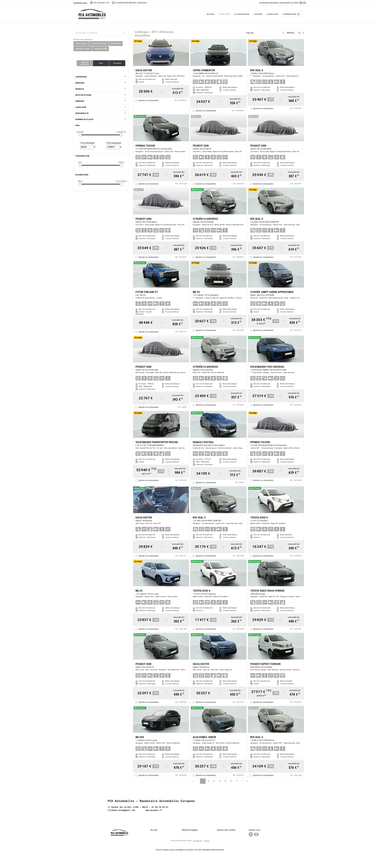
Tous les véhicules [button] (85, 63)
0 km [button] (101, 63)
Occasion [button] (117, 63)
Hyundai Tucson (82, 48)
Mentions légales (190, 830)
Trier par (250, 33)
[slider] (80, 134)
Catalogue (224, 14)
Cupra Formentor (99, 43)
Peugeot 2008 (100, 48)
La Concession (241, 14)
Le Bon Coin (272, 14)
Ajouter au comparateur (148, 100)
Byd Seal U (116, 43)
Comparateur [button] (291, 14)
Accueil (210, 14)
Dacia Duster (81, 43)
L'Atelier (258, 14)
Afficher (290, 33)
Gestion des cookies (226, 830)
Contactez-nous (80, 3)
